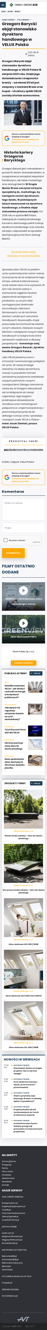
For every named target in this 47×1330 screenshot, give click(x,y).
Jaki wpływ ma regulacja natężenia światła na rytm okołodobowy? (14, 713)
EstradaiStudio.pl (9, 1243)
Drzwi (10, 11)
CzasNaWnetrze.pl (10, 1220)
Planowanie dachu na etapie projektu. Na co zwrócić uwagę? (28, 1071)
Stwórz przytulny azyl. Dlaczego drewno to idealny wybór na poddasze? (28, 1098)
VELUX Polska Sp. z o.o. (23, 651)
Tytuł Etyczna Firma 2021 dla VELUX (15, 731)
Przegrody (6, 1164)
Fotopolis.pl (7, 1282)
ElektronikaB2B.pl (9, 1256)
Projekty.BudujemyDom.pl (13, 1206)
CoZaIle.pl (6, 1209)
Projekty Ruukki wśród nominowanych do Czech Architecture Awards (26, 1112)
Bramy (17, 11)
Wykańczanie (8, 1178)
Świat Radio (7, 1269)
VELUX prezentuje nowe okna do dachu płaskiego (14, 746)
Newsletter (7, 1181)
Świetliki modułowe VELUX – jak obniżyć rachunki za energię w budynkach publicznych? (15, 691)
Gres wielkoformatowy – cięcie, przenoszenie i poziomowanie (26, 1085)
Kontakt (5, 1185)
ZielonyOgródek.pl (10, 1216)
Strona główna (9, 1161)
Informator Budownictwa (13, 1213)
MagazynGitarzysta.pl (12, 1236)
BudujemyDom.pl (10, 1203)
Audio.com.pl (8, 1233)
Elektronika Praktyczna (12, 1263)
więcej (36, 673)
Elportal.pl (6, 1266)
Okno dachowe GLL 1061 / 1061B (23, 1047)
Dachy (5, 1168)
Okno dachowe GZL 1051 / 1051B (23, 944)
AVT (15, 1326)
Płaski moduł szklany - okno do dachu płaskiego (23, 837)
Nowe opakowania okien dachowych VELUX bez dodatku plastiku (15, 763)
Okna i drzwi (7, 1171)
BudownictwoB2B (21, 1065)
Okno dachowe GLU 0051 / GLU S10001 (23, 996)
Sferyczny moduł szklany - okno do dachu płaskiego (24, 891)
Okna (3, 11)
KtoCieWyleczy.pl (10, 1296)
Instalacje (6, 1175)
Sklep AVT (29, 1326)
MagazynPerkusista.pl (12, 1239)
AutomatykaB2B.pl (10, 1259)
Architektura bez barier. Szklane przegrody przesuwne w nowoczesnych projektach (28, 1127)
